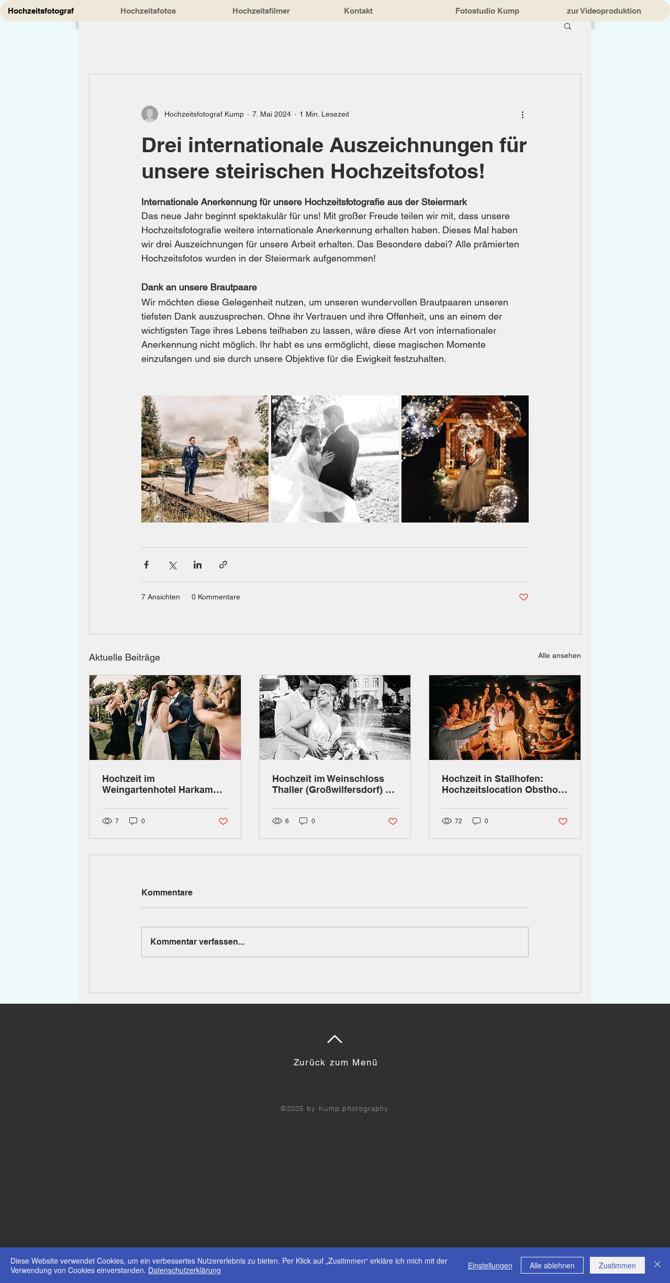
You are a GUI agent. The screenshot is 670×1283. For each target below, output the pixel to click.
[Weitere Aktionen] (522, 114)
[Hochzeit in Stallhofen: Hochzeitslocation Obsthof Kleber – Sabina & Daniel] (504, 717)
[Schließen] (657, 1265)
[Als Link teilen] (223, 565)
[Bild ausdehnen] (205, 459)
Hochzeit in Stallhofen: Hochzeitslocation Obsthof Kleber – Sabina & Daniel (501, 784)
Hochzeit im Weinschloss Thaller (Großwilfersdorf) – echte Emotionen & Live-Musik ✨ (331, 784)
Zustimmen (617, 1265)
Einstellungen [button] (490, 1265)
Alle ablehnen (552, 1265)
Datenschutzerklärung (184, 1270)
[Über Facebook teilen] (146, 565)
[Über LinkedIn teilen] (198, 565)
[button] (568, 25)
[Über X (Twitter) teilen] (172, 565)
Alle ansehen (559, 655)
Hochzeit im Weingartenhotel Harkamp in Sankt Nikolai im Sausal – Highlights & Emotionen (164, 784)
